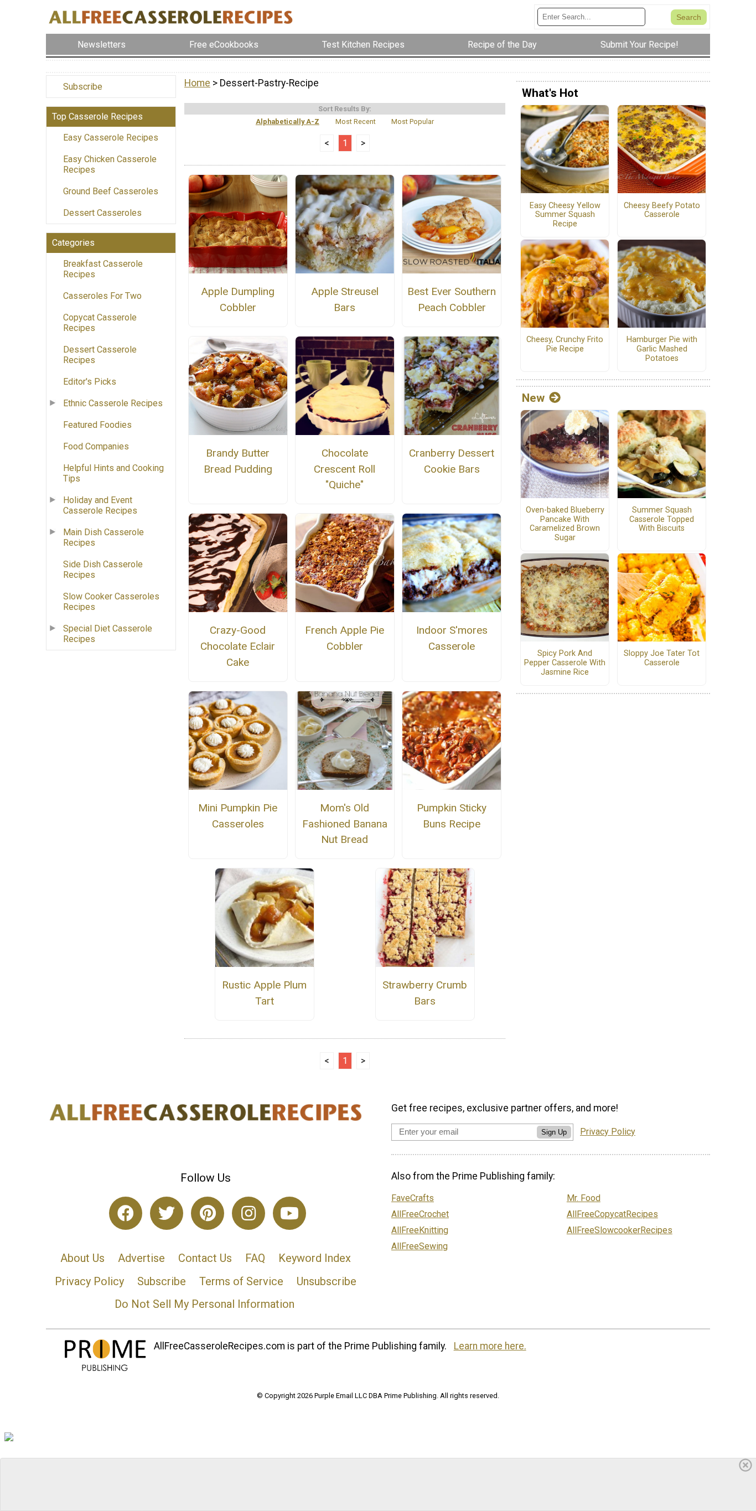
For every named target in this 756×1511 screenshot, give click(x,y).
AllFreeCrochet (420, 1214)
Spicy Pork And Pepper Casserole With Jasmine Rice (564, 662)
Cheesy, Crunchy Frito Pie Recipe (564, 344)
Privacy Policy (89, 1281)
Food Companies (96, 446)
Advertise (141, 1258)
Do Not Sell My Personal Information (204, 1304)
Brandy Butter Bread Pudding (238, 461)
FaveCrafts (412, 1198)
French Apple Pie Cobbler (344, 638)
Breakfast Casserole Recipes (103, 269)
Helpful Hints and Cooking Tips (113, 473)
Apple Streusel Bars (345, 299)
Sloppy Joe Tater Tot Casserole (662, 658)
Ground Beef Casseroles (110, 191)
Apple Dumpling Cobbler (238, 299)
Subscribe (82, 86)
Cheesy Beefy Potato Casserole (662, 210)
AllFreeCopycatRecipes (612, 1214)
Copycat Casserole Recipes (100, 322)
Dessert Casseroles (102, 213)
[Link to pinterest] (207, 1213)
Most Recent (355, 121)
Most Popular (412, 121)
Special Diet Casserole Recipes (107, 633)
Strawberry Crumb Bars (424, 993)
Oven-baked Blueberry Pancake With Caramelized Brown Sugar (565, 524)
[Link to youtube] (289, 1213)
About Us (82, 1258)
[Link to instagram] (248, 1213)
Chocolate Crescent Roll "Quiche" (344, 469)
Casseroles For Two (102, 296)
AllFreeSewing (419, 1246)
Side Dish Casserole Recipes (103, 569)
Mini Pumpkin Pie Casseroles (237, 815)
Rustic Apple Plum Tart (264, 993)
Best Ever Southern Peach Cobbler (451, 299)
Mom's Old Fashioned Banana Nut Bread (344, 823)
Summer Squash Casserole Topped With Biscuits (661, 519)
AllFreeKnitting (419, 1230)
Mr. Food (583, 1198)
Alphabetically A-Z (287, 121)
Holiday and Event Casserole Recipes (100, 505)
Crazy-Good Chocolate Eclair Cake (237, 646)
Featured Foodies (97, 425)
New (533, 398)
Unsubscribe (326, 1281)
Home (197, 83)
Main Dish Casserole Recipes (103, 537)
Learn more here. (490, 1346)
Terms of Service (241, 1281)
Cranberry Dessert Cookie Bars (451, 461)
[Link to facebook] (125, 1213)
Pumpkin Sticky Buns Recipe (451, 815)
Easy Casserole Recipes (110, 137)
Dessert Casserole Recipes (100, 354)
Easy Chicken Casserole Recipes (110, 164)
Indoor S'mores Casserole (452, 638)
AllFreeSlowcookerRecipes (619, 1230)
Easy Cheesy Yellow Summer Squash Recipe (565, 215)
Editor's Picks (89, 381)
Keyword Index (314, 1258)
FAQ (255, 1258)
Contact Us (205, 1258)
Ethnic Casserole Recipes (113, 403)
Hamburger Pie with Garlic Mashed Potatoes (661, 349)
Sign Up (554, 1132)
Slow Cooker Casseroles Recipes (111, 601)
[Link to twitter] (166, 1213)
